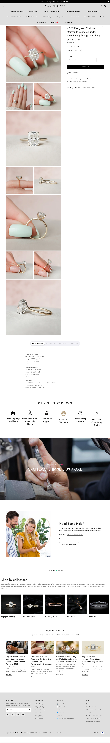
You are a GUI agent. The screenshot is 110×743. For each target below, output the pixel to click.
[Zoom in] (57, 30)
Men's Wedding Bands (73, 11)
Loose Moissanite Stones (13, 17)
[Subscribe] (29, 710)
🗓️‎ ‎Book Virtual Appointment (65, 719)
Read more (9, 674)
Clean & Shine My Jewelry (93, 719)
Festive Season (30, 17)
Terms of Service (39, 713)
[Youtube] (23, 714)
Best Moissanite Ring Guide (94, 716)
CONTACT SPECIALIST (69, 544)
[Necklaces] (77, 604)
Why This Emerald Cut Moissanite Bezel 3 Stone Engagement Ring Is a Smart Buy (92, 660)
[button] (105, 6)
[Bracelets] (99, 604)
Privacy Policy (39, 716)
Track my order (68, 22)
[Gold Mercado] (55, 6)
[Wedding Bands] (55, 604)
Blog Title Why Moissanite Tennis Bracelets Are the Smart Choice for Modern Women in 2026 (15, 660)
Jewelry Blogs (41, 22)
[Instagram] (18, 714)
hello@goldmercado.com (75, 534)
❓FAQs (59, 716)
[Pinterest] (8, 714)
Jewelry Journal (39, 719)
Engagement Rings (17, 11)
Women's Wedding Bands (51, 11)
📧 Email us (60, 713)
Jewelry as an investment (93, 722)
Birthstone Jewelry (92, 11)
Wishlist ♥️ (54, 22)
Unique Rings (61, 17)
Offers (102, 17)
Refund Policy (39, 704)
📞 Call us (60, 710)
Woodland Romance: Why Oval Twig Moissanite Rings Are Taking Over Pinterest (66, 659)
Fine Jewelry (33, 11)
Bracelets (92, 616)
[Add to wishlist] (102, 28)
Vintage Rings (75, 17)
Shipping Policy (39, 707)
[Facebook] (13, 714)
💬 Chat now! (61, 707)
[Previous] (13, 1)
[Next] (97, 1)
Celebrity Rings (46, 17)
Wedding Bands (51, 617)
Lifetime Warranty (40, 710)
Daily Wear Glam (89, 17)
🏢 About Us (60, 704)
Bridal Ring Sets (29, 616)
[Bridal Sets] (33, 604)
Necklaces (71, 616)
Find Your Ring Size (91, 707)
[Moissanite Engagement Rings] (11, 604)
